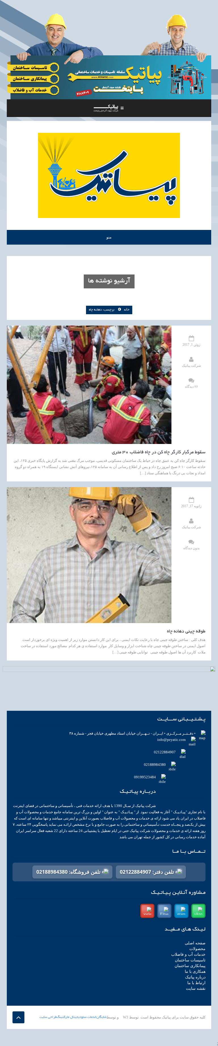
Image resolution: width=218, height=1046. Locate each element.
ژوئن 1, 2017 (191, 345)
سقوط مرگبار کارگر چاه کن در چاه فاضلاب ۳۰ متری (159, 452)
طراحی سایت (48, 1017)
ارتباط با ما (196, 983)
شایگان (101, 1017)
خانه (126, 309)
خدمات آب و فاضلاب (188, 954)
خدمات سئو (89, 1017)
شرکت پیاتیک (191, 366)
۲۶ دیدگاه (191, 387)
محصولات (197, 949)
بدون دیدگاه (191, 548)
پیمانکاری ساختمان (190, 966)
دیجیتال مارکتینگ (69, 1017)
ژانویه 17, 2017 (191, 506)
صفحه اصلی (195, 943)
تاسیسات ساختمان (190, 960)
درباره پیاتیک (195, 977)
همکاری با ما (195, 971)
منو (109, 237)
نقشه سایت (196, 988)
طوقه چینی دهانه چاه (186, 631)
